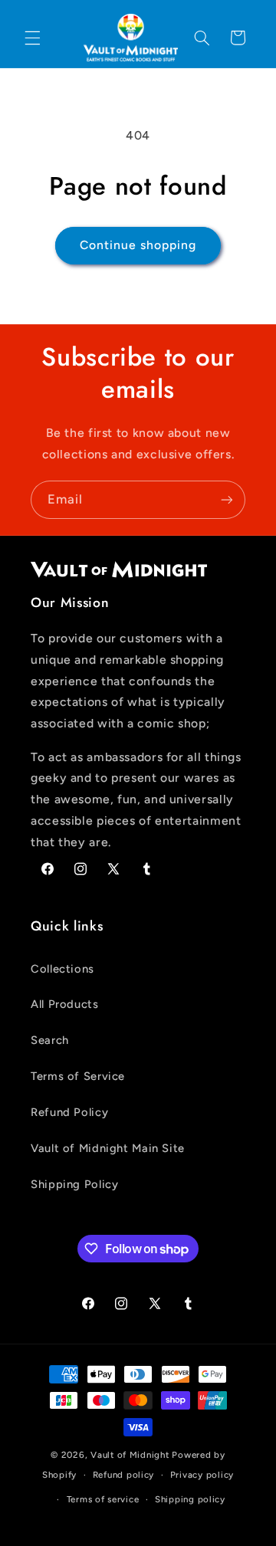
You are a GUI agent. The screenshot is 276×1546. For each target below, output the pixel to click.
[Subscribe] (227, 499)
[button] (32, 37)
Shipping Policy (74, 1184)
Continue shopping (138, 245)
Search (50, 1040)
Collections (62, 969)
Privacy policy (202, 1474)
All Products (65, 1004)
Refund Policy (69, 1112)
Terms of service (103, 1499)
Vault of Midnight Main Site (108, 1148)
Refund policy (124, 1474)
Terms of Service (78, 1076)
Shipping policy (190, 1499)
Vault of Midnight (129, 1454)
